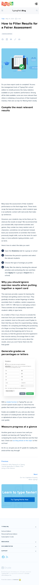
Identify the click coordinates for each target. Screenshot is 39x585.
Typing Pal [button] (5, 526)
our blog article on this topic (22, 441)
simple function (11, 402)
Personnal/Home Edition (9, 534)
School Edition (6, 531)
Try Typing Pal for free (19, 500)
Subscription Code (7, 537)
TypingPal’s (19, 11)
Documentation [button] (7, 546)
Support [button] (4, 551)
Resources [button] (5, 541)
